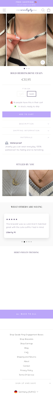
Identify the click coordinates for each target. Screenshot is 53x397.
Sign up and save (26, 383)
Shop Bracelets (26, 339)
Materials (27, 137)
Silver (21, 94)
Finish (26, 89)
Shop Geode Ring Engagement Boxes (26, 334)
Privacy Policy (26, 370)
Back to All (28, 314)
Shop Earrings (26, 343)
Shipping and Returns (26, 357)
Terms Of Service (26, 375)
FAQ (26, 352)
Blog (26, 348)
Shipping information (26, 131)
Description (26, 124)
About (26, 361)
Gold (31, 94)
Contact (26, 366)
